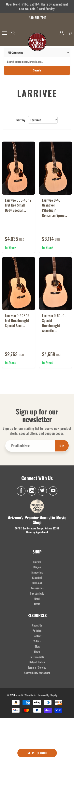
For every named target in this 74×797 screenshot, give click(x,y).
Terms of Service (37, 667)
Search (37, 70)
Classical (37, 578)
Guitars (37, 562)
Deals (37, 604)
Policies (37, 630)
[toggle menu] (4, 33)
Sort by (20, 120)
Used (37, 599)
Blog (37, 646)
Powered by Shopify (47, 695)
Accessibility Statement (37, 673)
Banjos (37, 567)
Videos (37, 641)
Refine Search (37, 753)
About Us (37, 625)
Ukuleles (37, 583)
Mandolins (37, 572)
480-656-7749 (37, 17)
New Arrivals (37, 593)
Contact (37, 636)
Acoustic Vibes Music (25, 695)
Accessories (37, 588)
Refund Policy (37, 662)
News (37, 652)
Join (62, 446)
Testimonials (37, 657)
